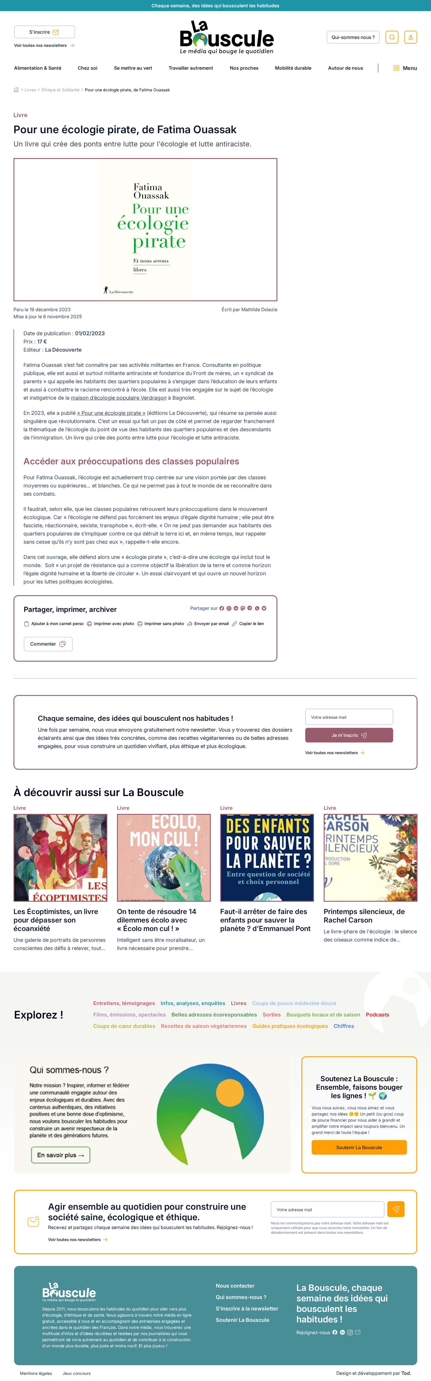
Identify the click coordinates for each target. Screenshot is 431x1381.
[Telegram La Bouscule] (250, 608)
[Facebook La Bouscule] (222, 608)
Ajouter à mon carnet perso (57, 623)
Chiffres (344, 1026)
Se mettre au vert (133, 68)
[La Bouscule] (227, 37)
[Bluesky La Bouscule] (264, 608)
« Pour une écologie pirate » (111, 413)
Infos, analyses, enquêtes (193, 1003)
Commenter (43, 644)
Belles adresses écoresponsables (214, 1015)
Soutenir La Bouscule (359, 1147)
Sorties (272, 1015)
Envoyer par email (211, 623)
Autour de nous (345, 68)
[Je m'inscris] (396, 1209)
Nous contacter (235, 1286)
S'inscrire (40, 32)
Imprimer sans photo (164, 623)
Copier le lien (251, 623)
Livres (30, 89)
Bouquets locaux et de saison (323, 1015)
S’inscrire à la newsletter (247, 1308)
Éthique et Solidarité (60, 89)
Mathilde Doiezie (259, 309)
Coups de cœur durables (124, 1026)
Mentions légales (36, 1373)
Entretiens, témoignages (124, 1003)
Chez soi (87, 68)
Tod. (406, 1373)
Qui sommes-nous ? (241, 1297)
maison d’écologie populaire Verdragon (119, 398)
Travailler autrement (191, 68)
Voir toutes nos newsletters (41, 45)
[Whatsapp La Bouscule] (257, 608)
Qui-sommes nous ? (353, 37)
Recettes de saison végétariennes (204, 1026)
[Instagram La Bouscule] (229, 608)
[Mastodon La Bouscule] (243, 608)
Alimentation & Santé (37, 68)
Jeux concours (76, 1373)
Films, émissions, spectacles (129, 1015)
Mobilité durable (293, 68)
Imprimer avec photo (114, 623)
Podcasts (377, 1015)
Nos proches (244, 68)
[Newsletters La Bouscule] (358, 1332)
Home (16, 90)
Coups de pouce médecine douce (294, 1003)
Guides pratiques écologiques (290, 1026)
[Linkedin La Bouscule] (236, 608)
